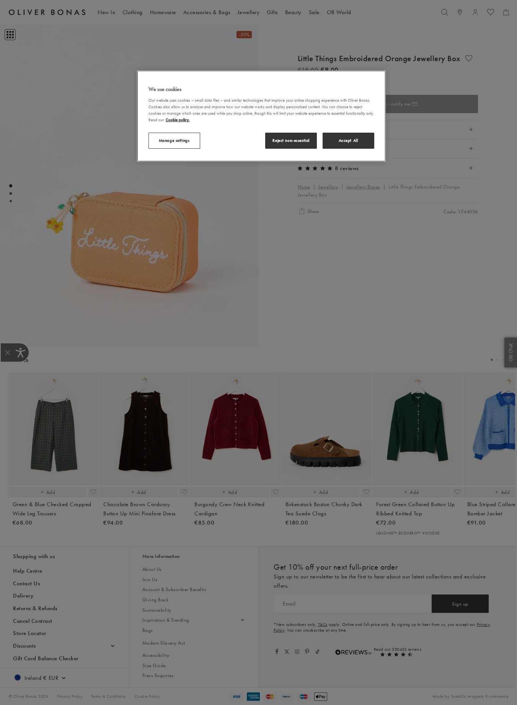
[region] (261, 116)
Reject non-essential (290, 140)
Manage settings (174, 140)
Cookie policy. (178, 119)
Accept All (348, 140)
